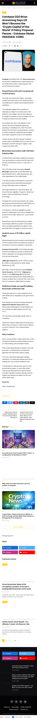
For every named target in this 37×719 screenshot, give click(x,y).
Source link (5, 395)
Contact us (24, 709)
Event (4, 564)
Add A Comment (18, 527)
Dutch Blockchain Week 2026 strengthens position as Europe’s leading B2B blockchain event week (16, 586)
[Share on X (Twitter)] (12, 46)
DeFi (4, 12)
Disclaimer (15, 707)
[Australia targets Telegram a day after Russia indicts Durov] (6, 668)
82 (15, 640)
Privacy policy (14, 709)
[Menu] (3, 3)
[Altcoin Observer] (18, 3)
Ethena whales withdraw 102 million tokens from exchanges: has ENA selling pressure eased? (23, 676)
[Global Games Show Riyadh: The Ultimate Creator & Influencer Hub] (18, 610)
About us (7, 707)
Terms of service (25, 707)
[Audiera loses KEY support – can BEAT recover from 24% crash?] (6, 688)
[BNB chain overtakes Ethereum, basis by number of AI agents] (18, 470)
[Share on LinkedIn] (17, 46)
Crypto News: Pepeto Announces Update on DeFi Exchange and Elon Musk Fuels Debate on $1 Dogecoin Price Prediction (18, 516)
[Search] (34, 3)
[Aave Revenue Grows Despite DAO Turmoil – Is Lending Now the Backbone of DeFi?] (18, 439)
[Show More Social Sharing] (21, 46)
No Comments (17, 42)
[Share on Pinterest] (15, 46)
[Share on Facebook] (9, 46)
